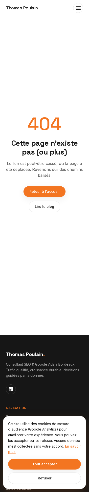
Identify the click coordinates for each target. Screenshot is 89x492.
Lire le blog (44, 206)
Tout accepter (44, 464)
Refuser (44, 478)
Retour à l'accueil (44, 191)
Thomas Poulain (22, 8)
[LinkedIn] (11, 389)
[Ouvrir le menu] (78, 8)
